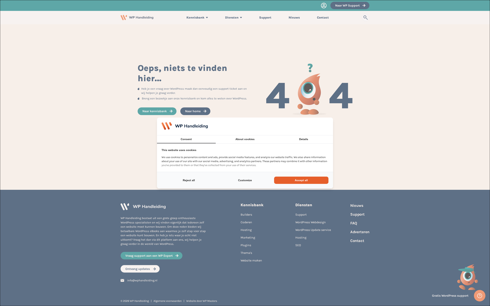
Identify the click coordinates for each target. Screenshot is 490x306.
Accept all (301, 180)
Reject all (189, 180)
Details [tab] (303, 139)
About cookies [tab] (245, 139)
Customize (245, 180)
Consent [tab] (186, 139)
